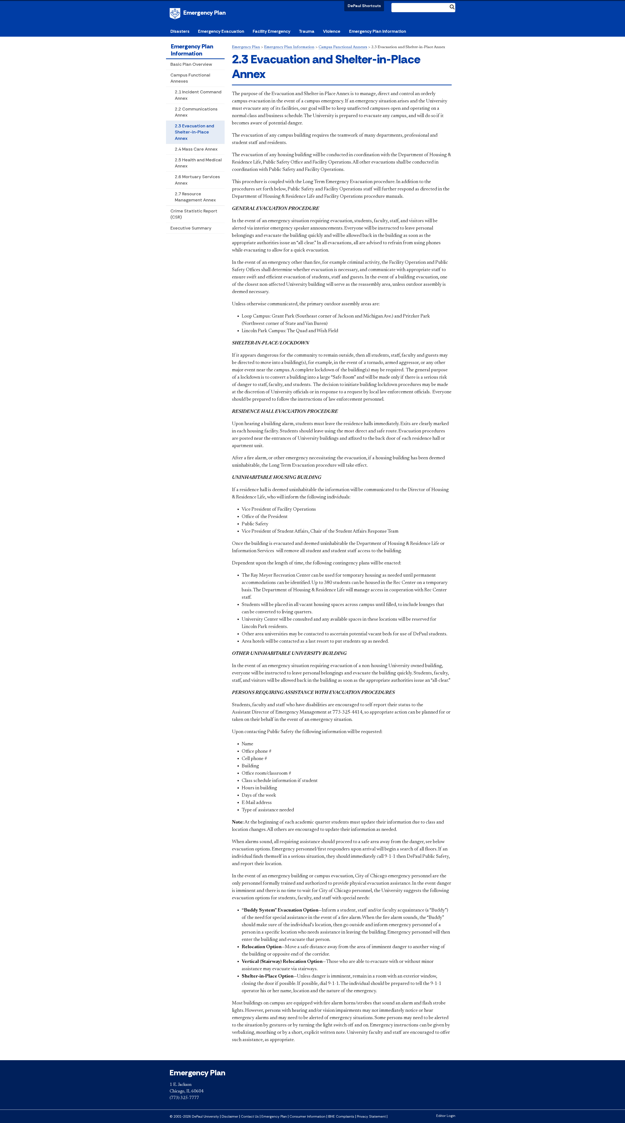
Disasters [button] (179, 31)
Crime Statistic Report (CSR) (193, 214)
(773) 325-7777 (184, 1098)
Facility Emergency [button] (271, 31)
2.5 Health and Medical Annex (198, 163)
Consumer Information (307, 1116)
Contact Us (250, 1116)
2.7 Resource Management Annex (195, 197)
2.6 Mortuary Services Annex (197, 180)
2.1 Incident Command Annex (198, 95)
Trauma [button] (306, 31)
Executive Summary (190, 228)
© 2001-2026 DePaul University (194, 1116)
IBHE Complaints (341, 1116)
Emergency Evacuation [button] (221, 31)
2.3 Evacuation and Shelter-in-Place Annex (194, 132)
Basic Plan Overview (191, 64)
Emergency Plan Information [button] (377, 31)
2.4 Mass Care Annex (196, 149)
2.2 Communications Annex (196, 112)
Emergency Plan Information (192, 50)
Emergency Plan (204, 12)
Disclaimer (230, 1116)
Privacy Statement (371, 1116)
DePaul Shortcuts (364, 5)
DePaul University (176, 13)
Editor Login (445, 1116)
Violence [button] (331, 31)
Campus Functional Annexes (190, 78)
